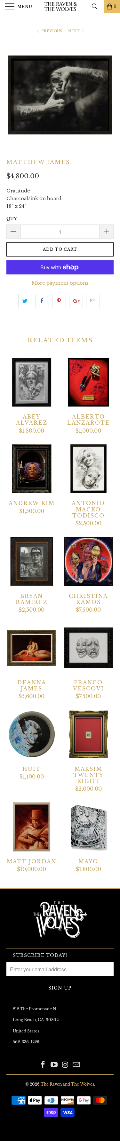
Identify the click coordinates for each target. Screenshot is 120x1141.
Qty (11, 218)
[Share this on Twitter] (25, 301)
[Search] (97, 6)
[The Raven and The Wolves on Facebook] (43, 1065)
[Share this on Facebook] (42, 301)
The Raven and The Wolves (67, 1084)
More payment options (60, 283)
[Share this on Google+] (76, 301)
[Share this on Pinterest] (59, 301)
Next (74, 31)
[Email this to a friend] (93, 301)
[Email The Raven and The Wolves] (76, 1065)
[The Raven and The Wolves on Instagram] (65, 1065)
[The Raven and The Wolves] (60, 6)
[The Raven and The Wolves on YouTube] (54, 1065)
